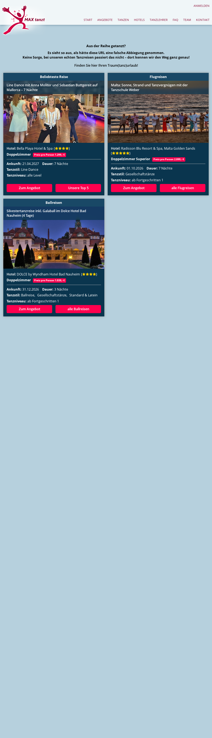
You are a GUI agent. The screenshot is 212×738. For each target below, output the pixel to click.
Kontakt (203, 20)
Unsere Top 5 (78, 188)
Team (187, 20)
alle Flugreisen (182, 188)
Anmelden (202, 6)
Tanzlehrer (159, 20)
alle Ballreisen (78, 309)
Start (88, 20)
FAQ (175, 20)
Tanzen (123, 20)
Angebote (105, 20)
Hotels (139, 20)
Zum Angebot (29, 188)
